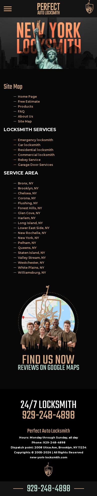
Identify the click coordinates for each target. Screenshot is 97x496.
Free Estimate (29, 101)
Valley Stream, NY (32, 258)
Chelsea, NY (27, 193)
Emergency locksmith (35, 140)
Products (25, 106)
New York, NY (28, 238)
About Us (25, 116)
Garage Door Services (35, 165)
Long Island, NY (30, 223)
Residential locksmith (35, 150)
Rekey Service (29, 160)
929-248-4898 (48, 489)
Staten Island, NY (31, 253)
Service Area (21, 173)
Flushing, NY (28, 203)
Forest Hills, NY (30, 208)
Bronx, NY (25, 183)
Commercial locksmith (36, 155)
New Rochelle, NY (32, 233)
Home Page (27, 96)
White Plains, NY (31, 267)
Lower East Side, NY (33, 228)
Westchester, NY (31, 262)
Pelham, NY (27, 243)
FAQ (21, 111)
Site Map (25, 121)
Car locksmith (29, 145)
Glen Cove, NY (29, 213)
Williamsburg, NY (32, 272)
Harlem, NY (27, 218)
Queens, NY (27, 248)
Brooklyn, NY (28, 188)
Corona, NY (27, 198)
